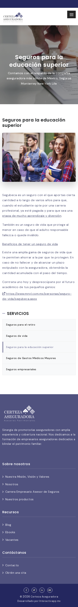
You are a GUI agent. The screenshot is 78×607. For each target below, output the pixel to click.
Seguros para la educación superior (29, 347)
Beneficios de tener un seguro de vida (30, 244)
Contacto (12, 565)
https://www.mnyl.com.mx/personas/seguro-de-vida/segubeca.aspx (37, 296)
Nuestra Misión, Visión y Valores (27, 477)
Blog (8, 525)
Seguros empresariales (21, 369)
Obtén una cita (15, 573)
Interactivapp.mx (50, 601)
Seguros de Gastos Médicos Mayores (31, 358)
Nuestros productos (19, 499)
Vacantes (12, 540)
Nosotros (11, 484)
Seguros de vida (17, 336)
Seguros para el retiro (20, 324)
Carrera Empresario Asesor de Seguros (32, 492)
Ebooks (10, 532)
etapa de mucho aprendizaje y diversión (31, 216)
